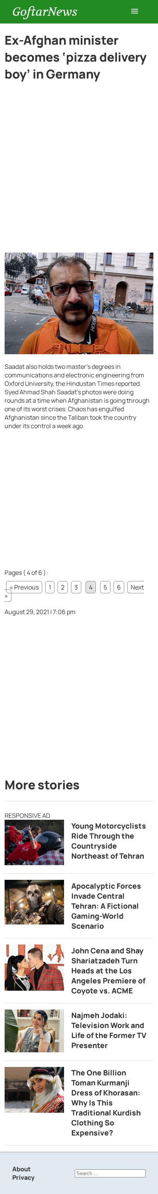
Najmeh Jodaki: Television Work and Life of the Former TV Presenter (108, 1030)
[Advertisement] (79, 170)
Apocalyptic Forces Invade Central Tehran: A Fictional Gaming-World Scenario (106, 906)
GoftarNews (44, 12)
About (21, 1169)
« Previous (24, 587)
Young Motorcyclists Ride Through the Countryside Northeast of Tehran (108, 841)
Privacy (23, 1177)
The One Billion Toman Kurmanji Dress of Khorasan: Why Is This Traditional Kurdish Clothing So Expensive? (106, 1103)
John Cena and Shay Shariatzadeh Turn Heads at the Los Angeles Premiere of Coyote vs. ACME (108, 971)
